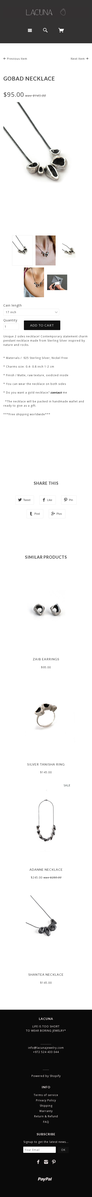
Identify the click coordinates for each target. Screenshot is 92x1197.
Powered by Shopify (46, 1076)
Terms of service (46, 1095)
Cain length (12, 305)
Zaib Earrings (46, 659)
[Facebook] (38, 1162)
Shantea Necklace (46, 974)
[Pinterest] (54, 1162)
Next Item (78, 59)
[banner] (46, 12)
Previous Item (16, 59)
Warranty (46, 1111)
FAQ (46, 1122)
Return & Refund (46, 1116)
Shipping (46, 1106)
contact (56, 392)
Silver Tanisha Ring (46, 764)
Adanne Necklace (46, 869)
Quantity (10, 320)
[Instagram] (46, 1162)
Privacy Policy (46, 1100)
